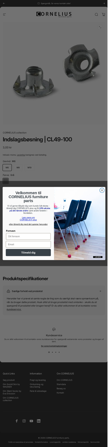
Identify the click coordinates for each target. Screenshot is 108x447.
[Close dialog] (102, 190)
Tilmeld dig (28, 252)
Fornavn (10, 231)
